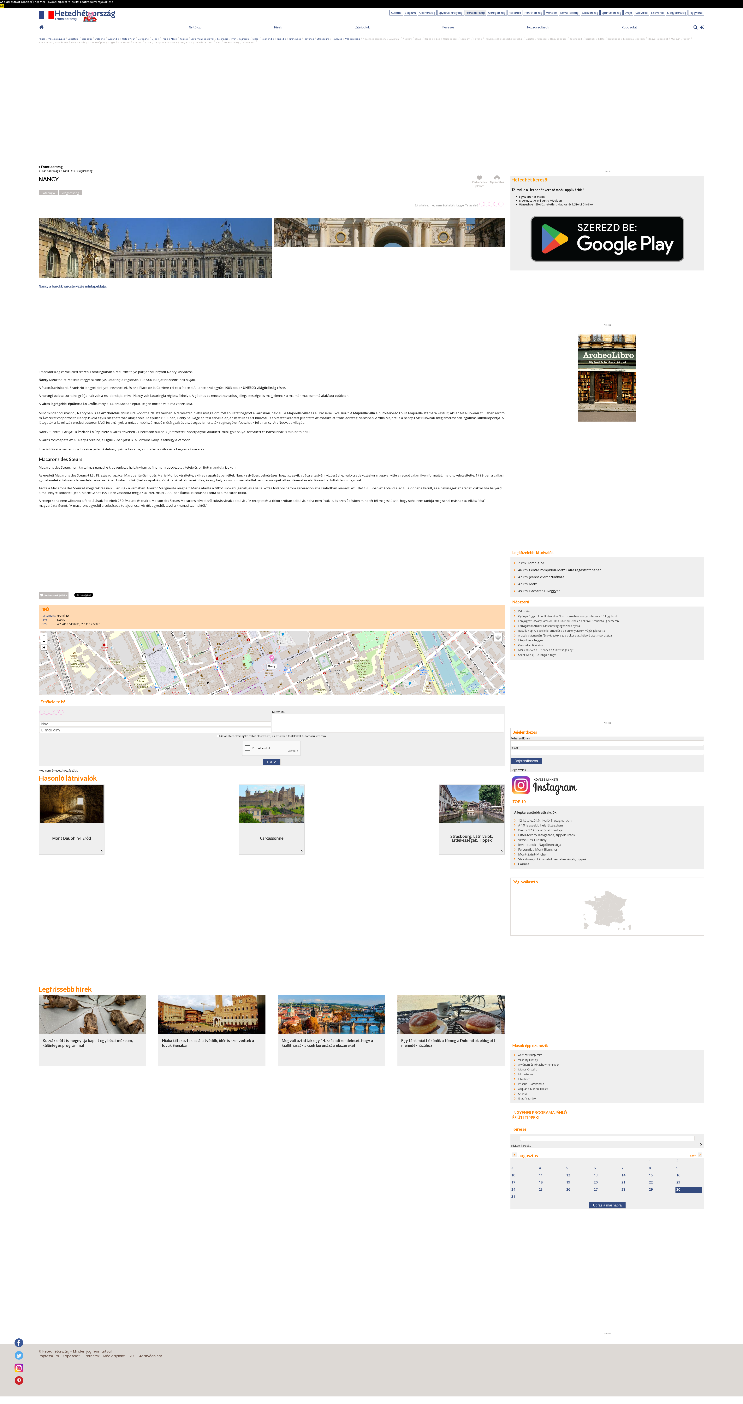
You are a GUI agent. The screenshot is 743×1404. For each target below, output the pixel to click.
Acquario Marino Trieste (533, 1089)
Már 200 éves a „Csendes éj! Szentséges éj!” (546, 650)
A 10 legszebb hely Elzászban (540, 825)
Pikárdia (281, 38)
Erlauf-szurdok (527, 1098)
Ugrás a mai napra (607, 1205)
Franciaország (475, 13)
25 (541, 1190)
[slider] (491, 204)
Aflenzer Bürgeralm (530, 1055)
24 (513, 1190)
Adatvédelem (150, 1356)
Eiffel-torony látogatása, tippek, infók (546, 835)
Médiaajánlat (114, 1356)
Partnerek (91, 1356)
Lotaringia (222, 38)
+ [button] (44, 635)
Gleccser (542, 38)
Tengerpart (186, 42)
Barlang (429, 38)
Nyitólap (195, 27)
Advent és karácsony (374, 38)
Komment (278, 712)
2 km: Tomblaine (531, 563)
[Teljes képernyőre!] (44, 647)
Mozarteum (525, 1074)
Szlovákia (641, 13)
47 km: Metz (527, 584)
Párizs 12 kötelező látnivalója (540, 830)
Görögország (496, 13)
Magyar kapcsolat (658, 38)
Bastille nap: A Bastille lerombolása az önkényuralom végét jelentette (561, 630)
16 (678, 1175)
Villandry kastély (528, 1060)
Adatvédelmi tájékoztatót (240, 736)
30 (678, 1190)
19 (568, 1182)
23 (678, 1182)
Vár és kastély (231, 42)
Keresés (448, 27)
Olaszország (590, 13)
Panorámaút (45, 42)
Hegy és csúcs (558, 38)
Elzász (155, 38)
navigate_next (701, 1144)
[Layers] (498, 637)
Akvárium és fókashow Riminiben (539, 1064)
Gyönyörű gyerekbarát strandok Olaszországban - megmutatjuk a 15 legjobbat (567, 616)
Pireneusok (295, 38)
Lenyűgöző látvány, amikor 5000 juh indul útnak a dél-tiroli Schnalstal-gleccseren (568, 621)
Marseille (244, 38)
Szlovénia (657, 13)
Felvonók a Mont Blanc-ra (537, 849)
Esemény (465, 38)
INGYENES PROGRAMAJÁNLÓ (539, 1112)
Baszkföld (73, 38)
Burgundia (113, 38)
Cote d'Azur (128, 38)
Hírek (278, 27)
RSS (132, 1356)
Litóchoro (524, 1079)
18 (541, 1182)
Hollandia (515, 13)
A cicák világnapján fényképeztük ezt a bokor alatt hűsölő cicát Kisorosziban (565, 635)
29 (651, 1190)
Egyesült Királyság (450, 13)
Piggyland (696, 13)
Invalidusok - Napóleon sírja (539, 845)
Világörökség (352, 38)
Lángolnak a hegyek (530, 640)
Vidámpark (248, 42)
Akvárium (394, 38)
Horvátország (533, 13)
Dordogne (143, 38)
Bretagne (100, 38)
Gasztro (530, 38)
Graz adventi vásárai (531, 645)
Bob (438, 38)
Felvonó (477, 38)
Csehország (427, 13)
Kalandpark (576, 38)
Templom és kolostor (165, 42)
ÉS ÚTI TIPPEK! (525, 1117)
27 (596, 1190)
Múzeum (675, 38)
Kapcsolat (629, 27)
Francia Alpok (169, 38)
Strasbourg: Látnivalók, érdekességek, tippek (552, 859)
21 (623, 1182)
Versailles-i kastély (532, 840)
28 (623, 1190)
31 (513, 1197)
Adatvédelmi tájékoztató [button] (96, 2)
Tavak (148, 42)
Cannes (523, 864)
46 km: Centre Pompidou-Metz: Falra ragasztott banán (559, 570)
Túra (218, 42)
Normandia (268, 38)
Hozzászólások (538, 27)
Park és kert (61, 42)
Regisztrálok (518, 770)
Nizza (256, 38)
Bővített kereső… (521, 1145)
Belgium (410, 13)
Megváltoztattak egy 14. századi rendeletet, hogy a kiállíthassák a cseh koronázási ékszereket (327, 1043)
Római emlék (78, 42)
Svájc (628, 13)
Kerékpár (590, 38)
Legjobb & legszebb (634, 38)
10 (513, 1175)
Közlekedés (614, 38)
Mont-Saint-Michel (532, 854)
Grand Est (67, 171)
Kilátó (601, 38)
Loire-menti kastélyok (202, 38)
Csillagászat (450, 38)
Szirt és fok (124, 42)
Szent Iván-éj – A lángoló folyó (537, 655)
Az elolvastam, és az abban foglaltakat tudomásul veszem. (273, 736)
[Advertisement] (272, 330)
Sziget (111, 42)
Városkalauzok (56, 38)
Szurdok (137, 42)
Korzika (184, 38)
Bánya (418, 38)
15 (651, 1175)
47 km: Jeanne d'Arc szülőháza (541, 577)
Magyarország (676, 13)
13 (596, 1175)
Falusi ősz (524, 611)
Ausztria (396, 13)
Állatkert (407, 38)
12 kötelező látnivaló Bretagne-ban (545, 820)
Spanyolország (611, 13)
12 (568, 1175)
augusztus (528, 1155)
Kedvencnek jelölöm (56, 595)
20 (596, 1182)
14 (623, 1175)
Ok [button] (2, 6)
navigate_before (514, 1154)
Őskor (686, 38)
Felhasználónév (520, 738)
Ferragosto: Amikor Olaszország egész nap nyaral (549, 626)
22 (651, 1182)
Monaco (551, 13)
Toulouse (337, 38)
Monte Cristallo (527, 1069)
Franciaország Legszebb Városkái (503, 38)
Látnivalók (362, 27)
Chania (522, 1093)
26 (568, 1190)
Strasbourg (323, 38)
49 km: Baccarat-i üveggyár (539, 591)
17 (513, 1182)
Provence (309, 38)
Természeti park (204, 42)
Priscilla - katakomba (531, 1084)
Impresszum (49, 1356)
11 (541, 1175)
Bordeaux (87, 38)
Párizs (42, 38)
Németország (569, 13)
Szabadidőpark (96, 42)
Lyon (233, 38)
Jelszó (514, 747)
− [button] (44, 641)
